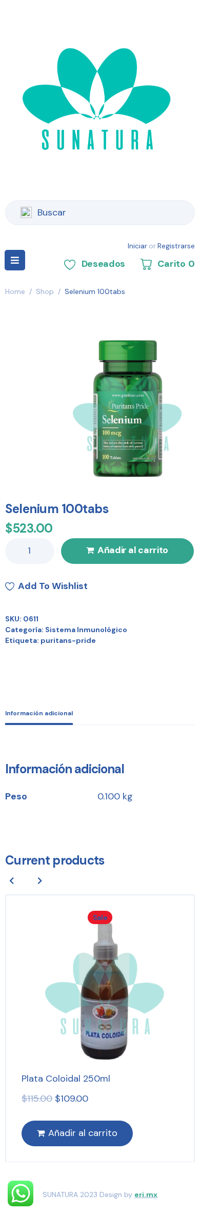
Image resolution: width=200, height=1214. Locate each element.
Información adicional (39, 713)
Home (15, 291)
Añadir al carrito (132, 550)
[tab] (39, 714)
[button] (40, 880)
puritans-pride (68, 640)
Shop (45, 291)
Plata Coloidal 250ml (66, 1078)
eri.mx (145, 1194)
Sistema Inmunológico (86, 629)
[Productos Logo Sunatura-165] (123, 406)
